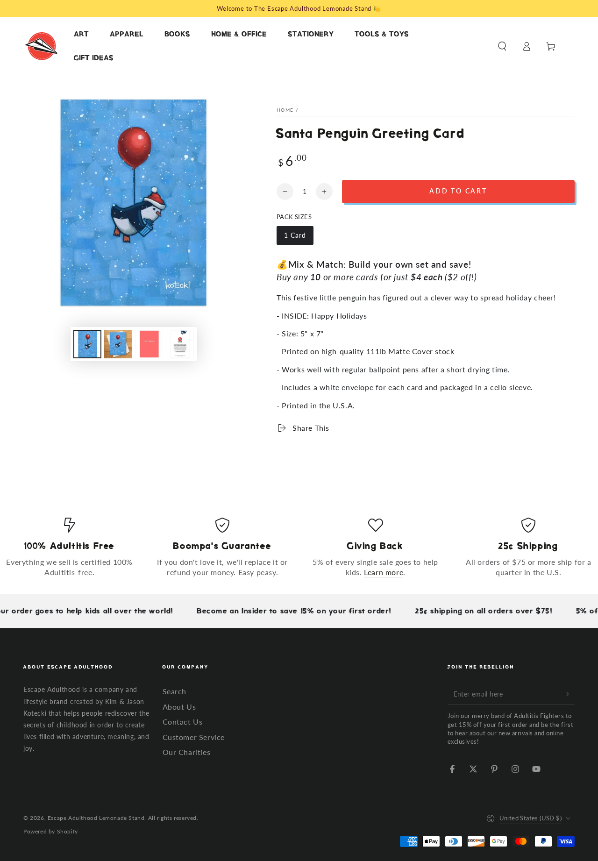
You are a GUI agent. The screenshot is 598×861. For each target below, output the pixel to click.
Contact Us (183, 721)
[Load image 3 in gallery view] (149, 344)
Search (175, 691)
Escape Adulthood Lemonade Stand (96, 817)
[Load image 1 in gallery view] (87, 344)
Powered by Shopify (50, 831)
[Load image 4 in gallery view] (180, 344)
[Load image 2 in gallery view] (118, 344)
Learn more (383, 572)
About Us (179, 706)
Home (285, 110)
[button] (502, 46)
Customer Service (194, 737)
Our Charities (187, 751)
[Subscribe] (569, 693)
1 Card (298, 238)
